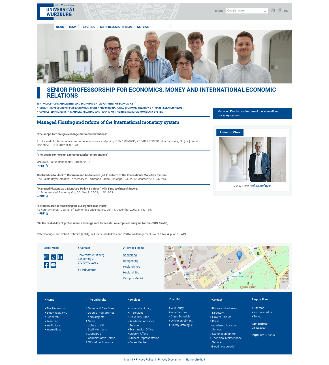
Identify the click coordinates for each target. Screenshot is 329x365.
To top (257, 316)
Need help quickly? (224, 346)
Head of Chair (231, 132)
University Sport (139, 317)
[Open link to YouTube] (54, 265)
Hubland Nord (131, 266)
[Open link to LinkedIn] (61, 257)
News (60, 26)
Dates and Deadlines (101, 308)
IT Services (136, 312)
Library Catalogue (182, 325)
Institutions (54, 325)
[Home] (38, 103)
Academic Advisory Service (141, 323)
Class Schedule (180, 316)
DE (286, 10)
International (54, 329)
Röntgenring (130, 260)
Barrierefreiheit (195, 359)
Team (72, 26)
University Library (140, 308)
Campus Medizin (133, 278)
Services (135, 299)
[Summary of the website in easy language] (273, 10)
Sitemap (259, 308)
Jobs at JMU (96, 325)
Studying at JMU (57, 312)
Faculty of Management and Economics (69, 103)
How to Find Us (135, 247)
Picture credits (263, 312)
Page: (255, 335)
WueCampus (179, 312)
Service (143, 26)
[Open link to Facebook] (47, 265)
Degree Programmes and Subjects (101, 315)
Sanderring (130, 255)
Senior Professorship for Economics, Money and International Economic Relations (161, 92)
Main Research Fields (116, 26)
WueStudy (177, 308)
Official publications (100, 342)
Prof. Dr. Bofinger (260, 185)
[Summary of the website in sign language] (279, 10)
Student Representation (144, 338)
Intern (219, 10)
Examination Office (141, 329)
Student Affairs (138, 333)
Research (53, 317)
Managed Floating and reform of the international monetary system (117, 111)
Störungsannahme (224, 333)
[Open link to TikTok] (54, 257)
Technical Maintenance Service (227, 340)
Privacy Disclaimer (170, 359)
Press (216, 321)
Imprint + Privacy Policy (138, 359)
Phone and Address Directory (224, 310)
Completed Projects (53, 111)
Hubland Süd (131, 272)
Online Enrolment (181, 320)
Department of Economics (116, 103)
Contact (85, 247)
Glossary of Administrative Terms (101, 336)
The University (56, 308)
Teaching (88, 26)
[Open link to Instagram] (47, 257)
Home (50, 299)
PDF (42, 165)
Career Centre (138, 342)
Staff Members (97, 329)
